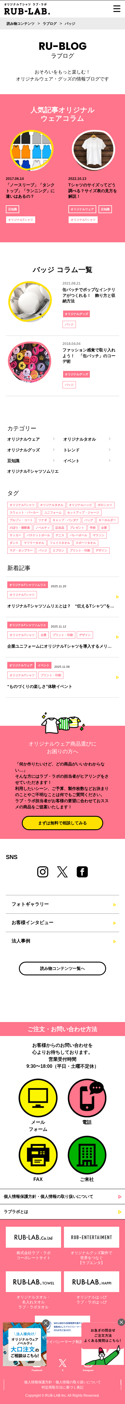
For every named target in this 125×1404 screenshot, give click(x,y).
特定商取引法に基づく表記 (62, 1387)
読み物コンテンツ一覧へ (62, 968)
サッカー (15, 535)
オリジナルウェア (82, 209)
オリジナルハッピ (80, 504)
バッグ (88, 520)
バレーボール (78, 535)
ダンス (14, 542)
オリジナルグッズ (76, 313)
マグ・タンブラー (21, 550)
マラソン (98, 535)
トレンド (71, 450)
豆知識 (12, 209)
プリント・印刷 (80, 550)
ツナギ (42, 520)
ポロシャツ (105, 504)
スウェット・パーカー (24, 512)
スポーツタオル (86, 542)
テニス (60, 535)
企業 (104, 527)
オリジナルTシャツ (20, 219)
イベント (71, 460)
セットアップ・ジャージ (83, 512)
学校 (93, 527)
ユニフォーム (53, 512)
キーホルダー (107, 520)
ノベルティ (42, 527)
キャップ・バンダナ (66, 520)
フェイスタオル (60, 542)
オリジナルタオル (79, 439)
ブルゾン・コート (21, 520)
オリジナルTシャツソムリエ (33, 471)
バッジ (69, 324)
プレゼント (77, 527)
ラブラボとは (16, 1211)
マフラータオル (34, 542)
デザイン (101, 550)
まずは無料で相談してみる (62, 823)
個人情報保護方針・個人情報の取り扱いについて (48, 1196)
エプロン (58, 550)
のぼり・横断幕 (20, 527)
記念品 (60, 527)
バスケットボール (38, 535)
